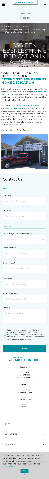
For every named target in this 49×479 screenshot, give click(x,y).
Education (10, 444)
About (17, 27)
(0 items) (45, 4)
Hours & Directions (24, 377)
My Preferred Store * (11, 293)
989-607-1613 (24, 18)
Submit (24, 348)
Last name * (7, 210)
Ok (24, 471)
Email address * (9, 263)
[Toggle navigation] (3, 4)
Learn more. (8, 467)
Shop (7, 424)
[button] (36, 4)
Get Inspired (11, 434)
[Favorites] (41, 4)
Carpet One (6, 27)
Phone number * (9, 248)
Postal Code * (8, 278)
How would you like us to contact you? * (18, 233)
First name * (7, 195)
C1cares (26, 27)
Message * (7, 307)
